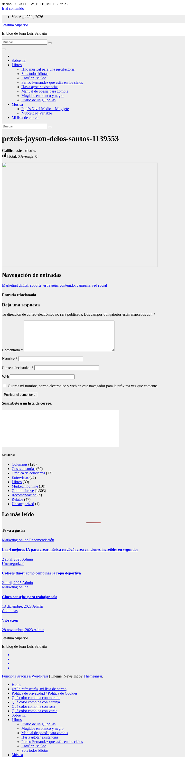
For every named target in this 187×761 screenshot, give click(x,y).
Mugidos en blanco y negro (42, 96)
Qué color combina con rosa (33, 706)
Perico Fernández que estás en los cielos (52, 82)
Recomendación (24, 495)
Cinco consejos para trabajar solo (29, 597)
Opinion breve (23, 491)
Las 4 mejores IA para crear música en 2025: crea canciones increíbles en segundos (70, 549)
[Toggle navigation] (4, 49)
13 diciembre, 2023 (17, 606)
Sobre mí (19, 60)
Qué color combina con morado (36, 698)
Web (5, 377)
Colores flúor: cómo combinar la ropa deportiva (41, 573)
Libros (17, 65)
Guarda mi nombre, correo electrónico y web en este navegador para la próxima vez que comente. (83, 386)
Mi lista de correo (25, 117)
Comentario (12, 350)
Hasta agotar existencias (39, 87)
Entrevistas (20, 477)
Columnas (19, 464)
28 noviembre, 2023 (18, 630)
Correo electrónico (17, 367)
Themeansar (93, 676)
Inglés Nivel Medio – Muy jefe (45, 109)
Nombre (10, 358)
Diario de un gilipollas (38, 100)
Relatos (17, 499)
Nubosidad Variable (36, 113)
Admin (27, 559)
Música (17, 104)
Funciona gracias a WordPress (25, 676)
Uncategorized (23, 504)
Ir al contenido (13, 8)
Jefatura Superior (15, 25)
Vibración (10, 620)
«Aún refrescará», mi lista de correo (39, 689)
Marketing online (25, 486)
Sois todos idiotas (34, 74)
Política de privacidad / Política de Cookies (44, 693)
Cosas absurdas (23, 469)
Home (16, 684)
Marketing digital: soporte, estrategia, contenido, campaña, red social (54, 285)
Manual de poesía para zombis (44, 91)
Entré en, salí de (33, 78)
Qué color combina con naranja (36, 702)
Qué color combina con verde (34, 711)
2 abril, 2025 (12, 559)
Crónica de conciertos (28, 473)
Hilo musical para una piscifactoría (48, 69)
